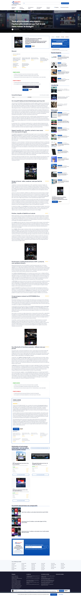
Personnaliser (61, 594)
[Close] (57, 292)
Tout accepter (53, 594)
